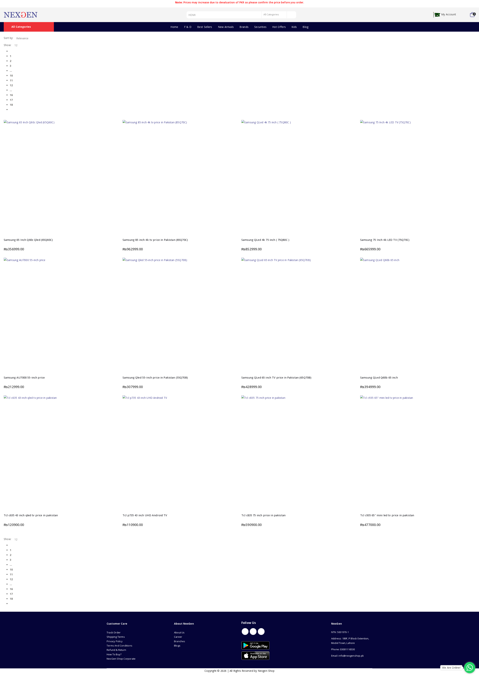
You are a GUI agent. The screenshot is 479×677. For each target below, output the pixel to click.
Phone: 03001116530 (343, 649)
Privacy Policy (115, 641)
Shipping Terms (116, 636)
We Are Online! (451, 667)
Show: (7, 45)
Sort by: (8, 38)
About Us (179, 632)
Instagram (261, 631)
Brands (244, 27)
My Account (448, 14)
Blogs (177, 645)
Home (174, 27)
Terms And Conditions (119, 645)
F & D (188, 27)
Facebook (245, 631)
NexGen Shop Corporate (121, 658)
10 (11, 75)
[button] (5, 117)
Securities (260, 27)
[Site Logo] (20, 15)
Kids (294, 27)
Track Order (113, 632)
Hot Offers (279, 27)
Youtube (253, 631)
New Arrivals (226, 27)
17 (11, 100)
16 (11, 95)
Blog (305, 27)
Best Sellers (204, 27)
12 (11, 85)
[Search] (291, 14)
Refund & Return (116, 650)
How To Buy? (114, 654)
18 (11, 104)
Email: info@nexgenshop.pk (347, 655)
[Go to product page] (61, 177)
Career (178, 636)
